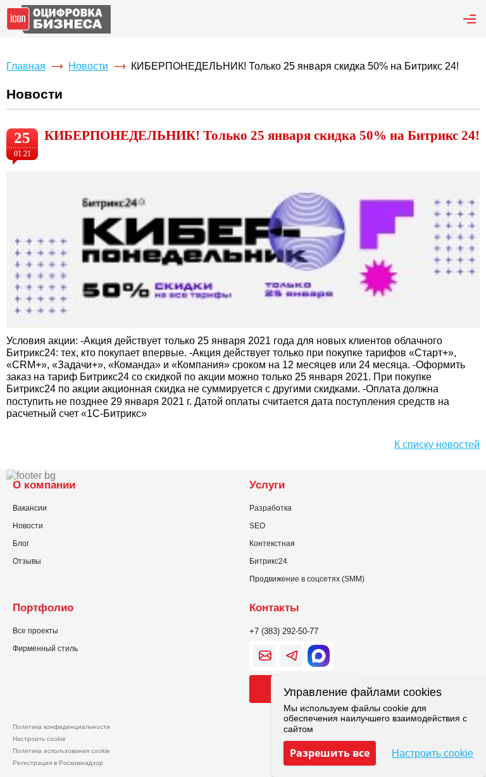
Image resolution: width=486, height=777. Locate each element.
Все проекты (35, 630)
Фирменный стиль (45, 648)
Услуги (267, 484)
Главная (26, 66)
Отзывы (27, 561)
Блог (21, 543)
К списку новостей (437, 444)
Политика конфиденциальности (61, 726)
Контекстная (272, 543)
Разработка (270, 508)
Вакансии (30, 508)
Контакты (274, 607)
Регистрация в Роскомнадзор (58, 762)
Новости (88, 66)
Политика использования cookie (61, 750)
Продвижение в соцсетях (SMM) (306, 579)
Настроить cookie (39, 738)
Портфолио (43, 607)
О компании (44, 484)
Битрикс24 (268, 561)
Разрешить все (330, 753)
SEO (257, 525)
